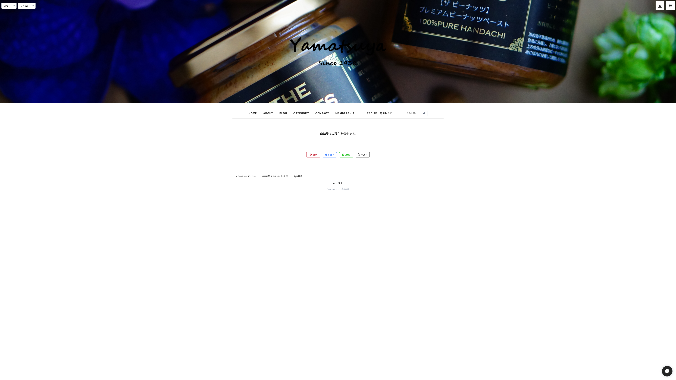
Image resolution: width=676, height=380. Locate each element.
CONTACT (322, 113)
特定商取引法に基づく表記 (275, 176)
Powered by (334, 189)
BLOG (283, 113)
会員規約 (298, 176)
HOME (253, 113)
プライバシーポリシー (245, 176)
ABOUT (268, 113)
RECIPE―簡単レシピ (379, 113)
